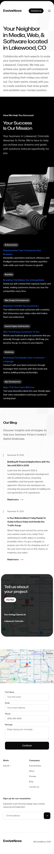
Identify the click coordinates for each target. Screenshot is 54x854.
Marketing (9, 352)
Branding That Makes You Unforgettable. (24, 280)
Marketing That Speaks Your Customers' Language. (24, 360)
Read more (12, 500)
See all (7, 766)
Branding (9, 274)
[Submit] (47, 815)
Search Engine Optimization (17, 326)
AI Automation (11, 245)
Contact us (34, 787)
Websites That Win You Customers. (21, 306)
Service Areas (35, 766)
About (31, 771)
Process (32, 776)
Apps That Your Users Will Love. (19, 387)
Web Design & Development (17, 300)
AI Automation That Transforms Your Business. (22, 252)
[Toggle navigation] (49, 11)
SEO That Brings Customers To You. (21, 332)
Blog (31, 782)
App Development (12, 382)
